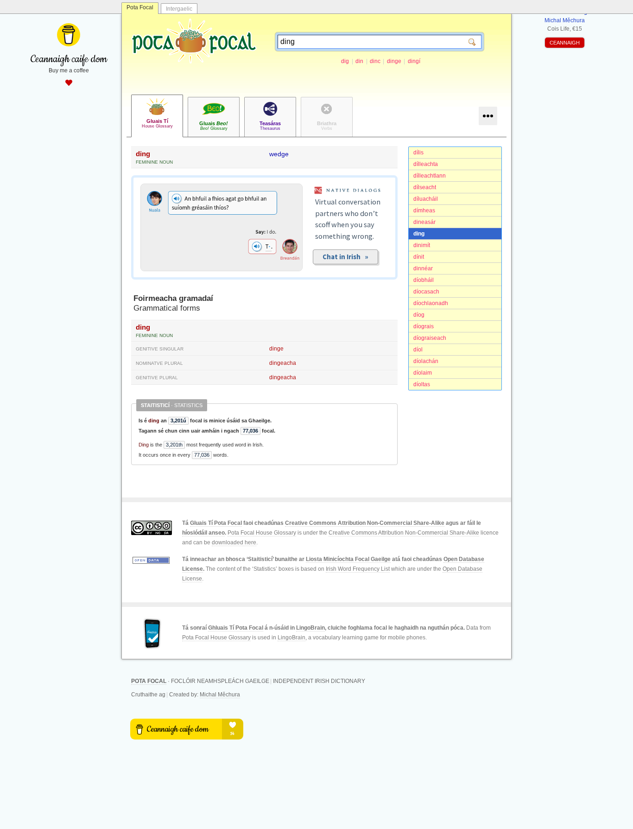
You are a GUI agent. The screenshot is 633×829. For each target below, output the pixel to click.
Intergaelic (179, 9)
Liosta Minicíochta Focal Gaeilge (348, 559)
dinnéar (423, 268)
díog (418, 315)
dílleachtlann (429, 175)
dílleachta (425, 164)
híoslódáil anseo (203, 532)
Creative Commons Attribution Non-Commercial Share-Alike (364, 523)
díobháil (423, 280)
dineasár (424, 222)
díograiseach (429, 338)
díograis (423, 326)
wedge (279, 154)
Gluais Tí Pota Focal (216, 523)
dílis (418, 152)
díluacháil (425, 199)
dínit (418, 257)
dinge (394, 61)
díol (418, 349)
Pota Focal (140, 7)
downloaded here (234, 542)
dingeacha (282, 363)
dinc (375, 61)
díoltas (421, 384)
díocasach (426, 291)
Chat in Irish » (345, 256)
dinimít (421, 245)
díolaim (422, 373)
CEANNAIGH (565, 42)
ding (418, 233)
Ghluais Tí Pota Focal (235, 628)
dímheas (424, 210)
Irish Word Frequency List (358, 569)
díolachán (425, 361)
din (359, 61)
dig (345, 61)
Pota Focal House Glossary (262, 532)
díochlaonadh (430, 303)
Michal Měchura (220, 694)
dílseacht (424, 187)
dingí (414, 61)
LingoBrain (310, 628)
